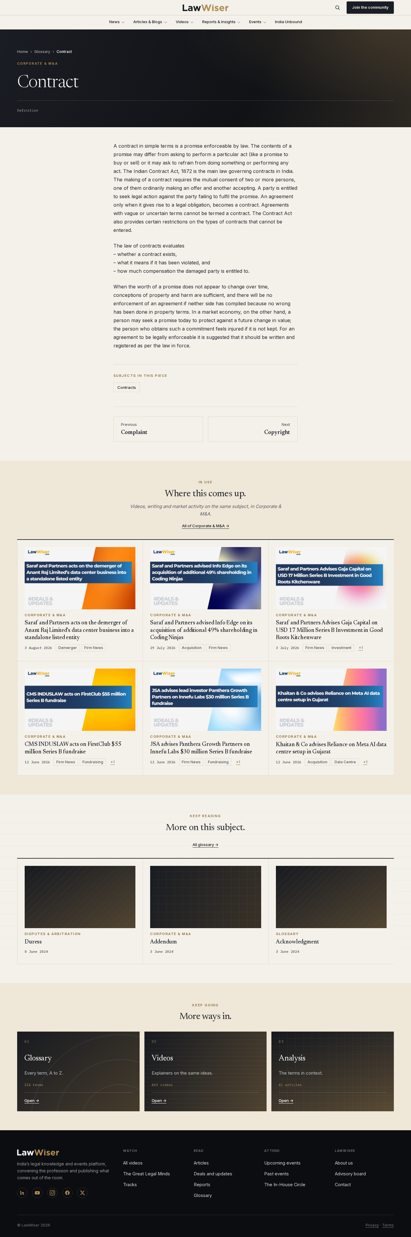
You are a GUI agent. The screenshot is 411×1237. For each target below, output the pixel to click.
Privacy (372, 1225)
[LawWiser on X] (82, 1193)
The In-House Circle (284, 1184)
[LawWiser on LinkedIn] (22, 1193)
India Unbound (288, 21)
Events (255, 21)
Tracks (130, 1184)
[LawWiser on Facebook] (67, 1193)
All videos (133, 1162)
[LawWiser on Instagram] (52, 1193)
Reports (202, 1184)
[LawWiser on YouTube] (37, 1193)
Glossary (42, 51)
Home (22, 51)
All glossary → (205, 844)
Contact (343, 1184)
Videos (182, 21)
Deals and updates (213, 1173)
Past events (276, 1173)
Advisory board (350, 1173)
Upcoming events (282, 1162)
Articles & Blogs (147, 21)
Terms (388, 1225)
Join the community (370, 7)
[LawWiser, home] (206, 8)
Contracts (126, 387)
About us (344, 1162)
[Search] (337, 7)
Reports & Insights (219, 21)
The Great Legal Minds (146, 1173)
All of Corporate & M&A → (205, 525)
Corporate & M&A (37, 63)
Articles (201, 1162)
